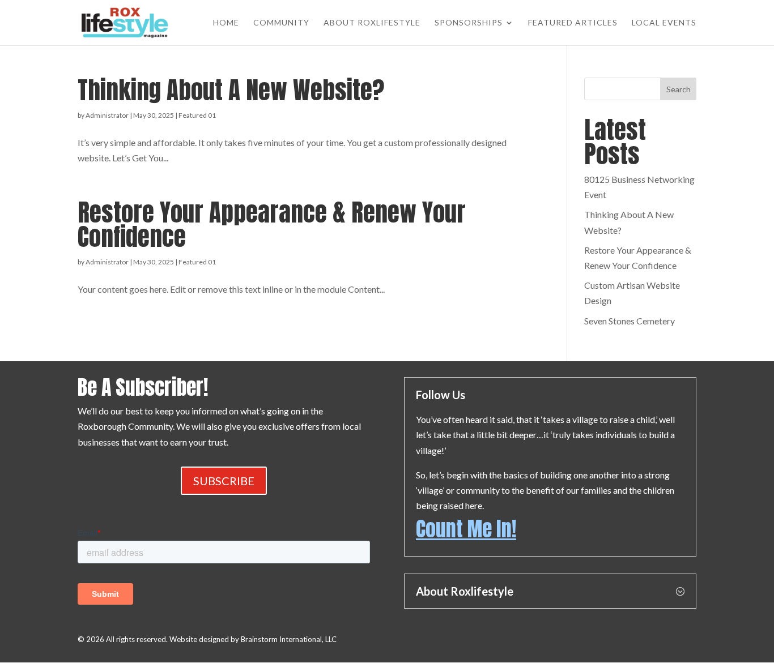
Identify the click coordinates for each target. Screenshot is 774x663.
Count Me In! (466, 529)
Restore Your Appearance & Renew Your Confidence (272, 224)
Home (226, 23)
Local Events (664, 23)
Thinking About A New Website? (231, 89)
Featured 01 (197, 115)
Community (281, 23)
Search (678, 89)
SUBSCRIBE (223, 480)
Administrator (107, 115)
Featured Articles (573, 23)
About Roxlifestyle (372, 23)
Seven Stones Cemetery (629, 320)
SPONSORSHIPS (469, 23)
